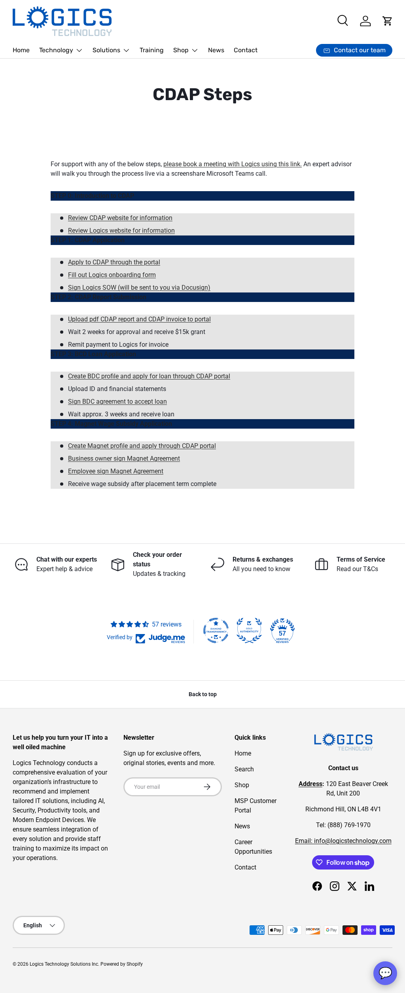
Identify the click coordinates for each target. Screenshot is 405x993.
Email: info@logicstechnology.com (343, 841)
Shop (242, 785)
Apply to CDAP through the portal (114, 262)
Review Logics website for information (121, 230)
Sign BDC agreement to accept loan (117, 401)
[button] (387, 21)
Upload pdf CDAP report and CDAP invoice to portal (139, 319)
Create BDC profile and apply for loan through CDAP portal (149, 376)
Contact (245, 50)
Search (244, 769)
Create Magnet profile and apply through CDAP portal (142, 446)
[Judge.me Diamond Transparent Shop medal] (216, 630)
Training (152, 50)
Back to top (203, 694)
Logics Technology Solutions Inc (64, 964)
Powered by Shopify (121, 964)
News (216, 50)
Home (21, 50)
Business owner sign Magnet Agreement (124, 458)
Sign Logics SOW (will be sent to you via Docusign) (139, 287)
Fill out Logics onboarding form (112, 275)
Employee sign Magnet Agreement (115, 471)
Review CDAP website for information (120, 218)
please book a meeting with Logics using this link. (232, 164)
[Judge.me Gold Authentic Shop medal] (249, 630)
